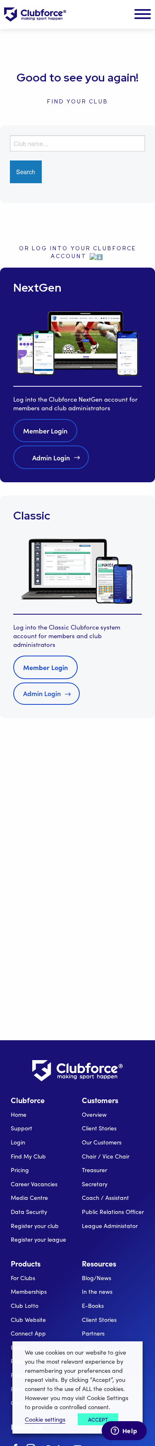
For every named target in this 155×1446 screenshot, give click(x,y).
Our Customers (102, 1142)
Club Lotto (24, 1306)
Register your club (35, 1226)
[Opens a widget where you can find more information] (124, 1431)
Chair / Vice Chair (105, 1156)
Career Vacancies (34, 1184)
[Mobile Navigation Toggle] (142, 14)
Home (18, 1114)
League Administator (110, 1226)
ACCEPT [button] (98, 1419)
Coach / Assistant (105, 1198)
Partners (93, 1333)
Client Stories (99, 1128)
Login (18, 1142)
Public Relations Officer (113, 1212)
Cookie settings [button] (45, 1419)
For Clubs (23, 1278)
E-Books (93, 1306)
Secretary (94, 1184)
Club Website (28, 1320)
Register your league (38, 1239)
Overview (94, 1114)
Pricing (20, 1170)
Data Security (29, 1212)
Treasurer (94, 1170)
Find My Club (28, 1156)
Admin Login (51, 457)
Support (21, 1128)
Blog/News (96, 1278)
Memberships (29, 1291)
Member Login (45, 430)
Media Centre (29, 1198)
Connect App (28, 1333)
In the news (97, 1291)
